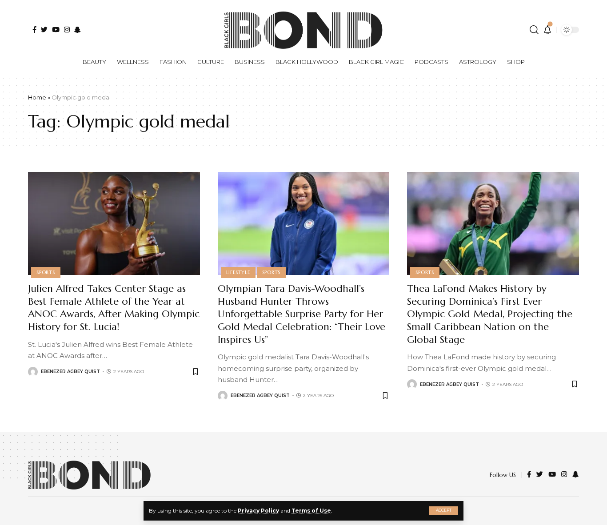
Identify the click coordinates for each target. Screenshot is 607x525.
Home (37, 97)
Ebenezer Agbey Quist (70, 371)
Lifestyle (238, 272)
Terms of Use (311, 510)
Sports (45, 272)
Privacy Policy (258, 510)
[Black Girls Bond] (89, 475)
